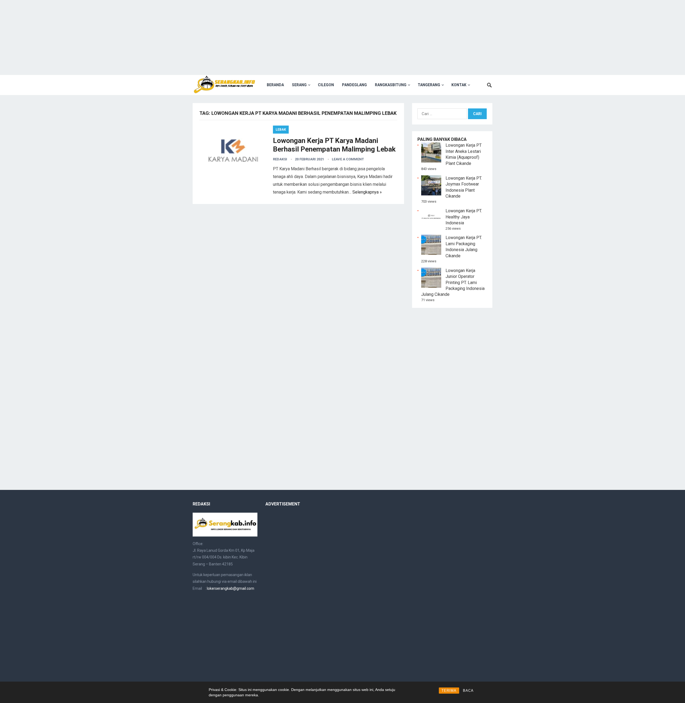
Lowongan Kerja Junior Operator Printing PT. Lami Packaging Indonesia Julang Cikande (453, 282)
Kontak (458, 85)
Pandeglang (354, 85)
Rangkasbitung (390, 85)
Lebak (281, 129)
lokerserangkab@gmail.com (230, 588)
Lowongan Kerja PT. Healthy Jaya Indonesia (464, 216)
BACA (468, 691)
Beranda (275, 85)
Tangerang (429, 85)
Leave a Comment (348, 159)
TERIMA (449, 691)
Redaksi (280, 159)
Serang (299, 85)
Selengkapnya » (367, 192)
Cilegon (326, 85)
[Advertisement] (342, 37)
